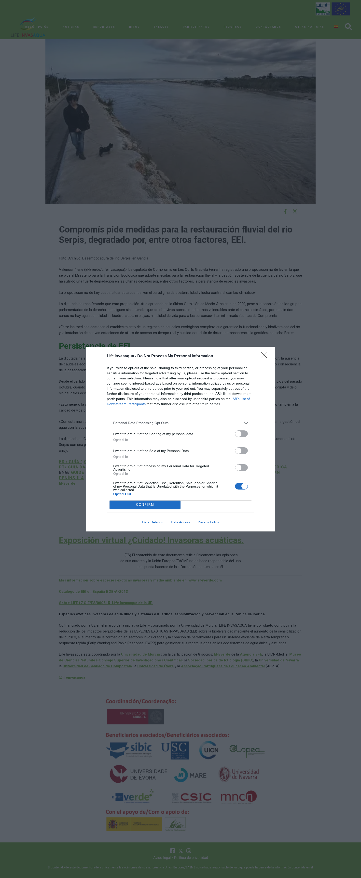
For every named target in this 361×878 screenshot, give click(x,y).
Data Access (180, 522)
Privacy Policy (208, 522)
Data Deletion (152, 522)
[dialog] (180, 439)
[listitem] (180, 423)
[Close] (265, 356)
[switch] (241, 433)
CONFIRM (145, 504)
